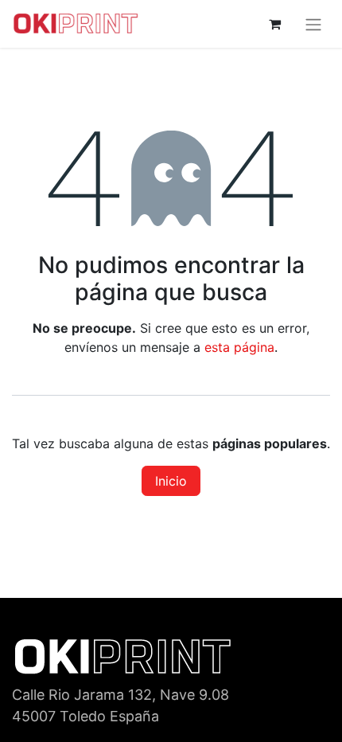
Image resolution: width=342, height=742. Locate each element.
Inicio (171, 481)
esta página (239, 347)
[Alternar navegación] (313, 23)
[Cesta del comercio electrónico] (274, 24)
